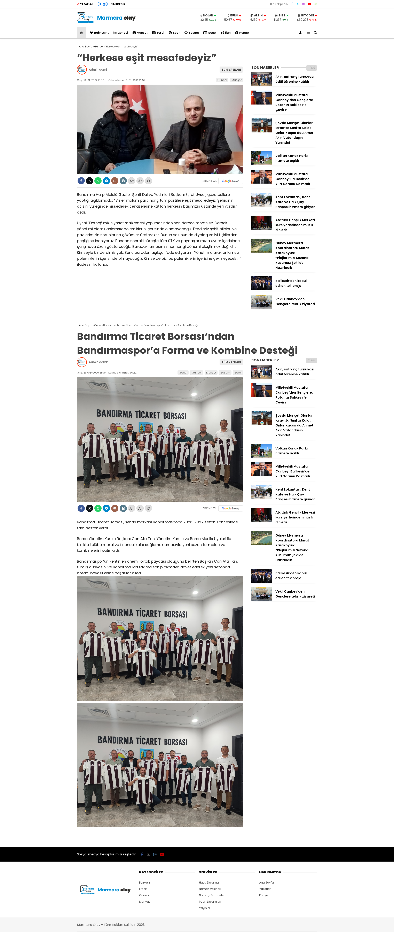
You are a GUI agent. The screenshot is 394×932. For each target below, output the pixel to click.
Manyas (144, 902)
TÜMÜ (311, 68)
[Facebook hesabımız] (292, 4)
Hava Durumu (209, 882)
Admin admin (99, 70)
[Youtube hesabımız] (309, 4)
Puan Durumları (210, 902)
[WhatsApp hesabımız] (316, 4)
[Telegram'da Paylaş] (106, 180)
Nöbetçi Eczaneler (212, 895)
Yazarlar (265, 889)
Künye (244, 32)
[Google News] (230, 181)
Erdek (143, 889)
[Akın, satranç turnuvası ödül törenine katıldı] (261, 85)
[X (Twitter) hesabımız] (297, 4)
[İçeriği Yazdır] (123, 180)
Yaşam (194, 32)
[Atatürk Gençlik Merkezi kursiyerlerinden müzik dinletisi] (261, 228)
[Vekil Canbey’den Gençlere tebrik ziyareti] (261, 308)
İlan (228, 32)
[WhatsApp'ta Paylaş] (98, 180)
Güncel (123, 32)
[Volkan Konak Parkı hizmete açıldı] (261, 164)
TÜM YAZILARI (231, 70)
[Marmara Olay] (106, 22)
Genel (212, 32)
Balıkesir (100, 32)
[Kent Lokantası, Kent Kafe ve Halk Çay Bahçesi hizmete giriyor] (261, 205)
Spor (176, 32)
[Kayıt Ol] (301, 32)
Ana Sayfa (266, 882)
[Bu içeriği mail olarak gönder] (114, 180)
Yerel (160, 32)
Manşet (142, 32)
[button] (82, 32)
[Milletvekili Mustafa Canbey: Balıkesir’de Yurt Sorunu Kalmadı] (261, 182)
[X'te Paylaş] (89, 180)
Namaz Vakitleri (210, 889)
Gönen (144, 895)
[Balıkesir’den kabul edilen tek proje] (261, 289)
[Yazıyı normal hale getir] (148, 180)
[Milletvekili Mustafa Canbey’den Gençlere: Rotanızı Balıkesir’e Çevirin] (261, 103)
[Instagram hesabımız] (303, 4)
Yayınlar (204, 908)
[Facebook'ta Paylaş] (81, 180)
